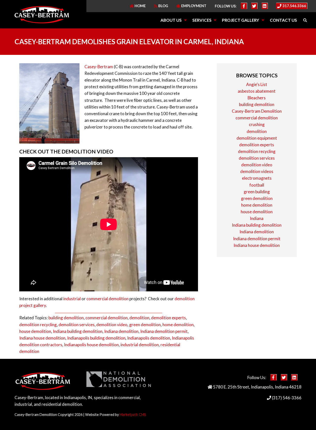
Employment (193, 6)
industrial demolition (139, 344)
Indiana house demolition (42, 338)
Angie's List (256, 84)
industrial (72, 298)
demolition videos (256, 171)
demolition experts (168, 317)
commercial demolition (107, 298)
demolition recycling (38, 324)
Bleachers (257, 97)
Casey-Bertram (98, 66)
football (256, 185)
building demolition (66, 317)
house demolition (35, 331)
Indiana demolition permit (164, 331)
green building (257, 191)
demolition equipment (257, 138)
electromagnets (257, 178)
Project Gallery (240, 20)
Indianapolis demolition (148, 338)
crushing (257, 124)
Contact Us (283, 20)
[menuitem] (172, 20)
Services (202, 20)
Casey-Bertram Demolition (257, 111)
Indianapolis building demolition (96, 338)
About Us (171, 20)
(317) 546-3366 (286, 397)
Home (140, 6)
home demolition (178, 324)
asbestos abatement (257, 91)
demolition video (111, 324)
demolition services (77, 324)
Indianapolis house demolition (91, 344)
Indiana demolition (121, 331)
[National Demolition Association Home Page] (118, 380)
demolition (139, 317)
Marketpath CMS (132, 414)
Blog (163, 6)
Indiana (256, 218)
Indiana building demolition (77, 331)
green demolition (145, 324)
